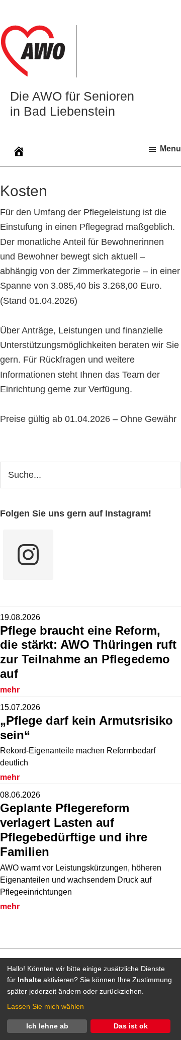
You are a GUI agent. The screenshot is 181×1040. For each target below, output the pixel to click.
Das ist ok (131, 1026)
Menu (170, 148)
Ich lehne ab (47, 1026)
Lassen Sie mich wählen (45, 1006)
